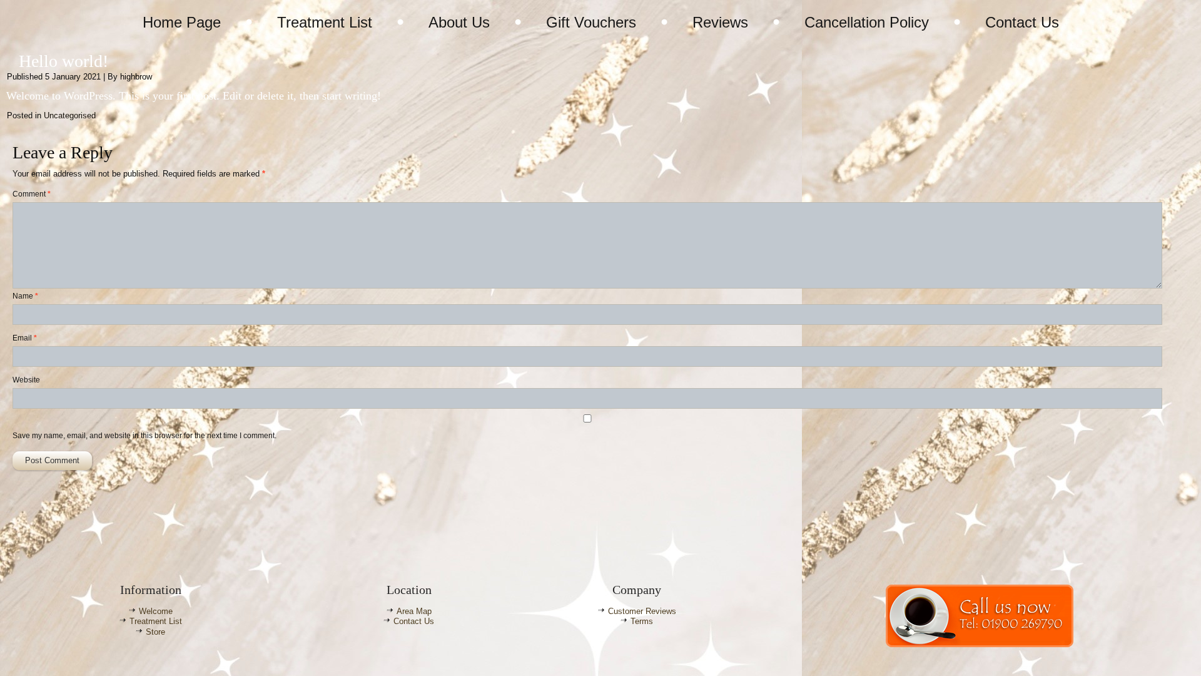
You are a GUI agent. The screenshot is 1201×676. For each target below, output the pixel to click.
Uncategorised (70, 115)
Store (155, 632)
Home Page (182, 22)
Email (25, 338)
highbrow (136, 76)
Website (26, 380)
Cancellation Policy (866, 22)
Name (25, 296)
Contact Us (1022, 22)
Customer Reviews (642, 611)
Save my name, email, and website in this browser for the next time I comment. (144, 435)
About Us (459, 22)
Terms (642, 621)
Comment (32, 194)
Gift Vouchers (591, 22)
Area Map (414, 611)
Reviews (720, 22)
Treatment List (324, 22)
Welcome (156, 611)
